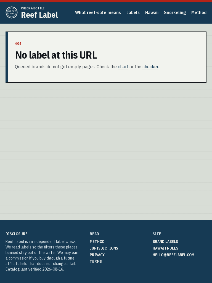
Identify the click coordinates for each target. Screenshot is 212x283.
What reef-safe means (98, 12)
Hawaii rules (165, 248)
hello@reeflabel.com (173, 254)
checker (150, 66)
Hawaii (151, 12)
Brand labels (165, 241)
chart (123, 66)
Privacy (97, 254)
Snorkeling (175, 12)
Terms (96, 261)
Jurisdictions (104, 248)
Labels (133, 12)
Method (198, 12)
